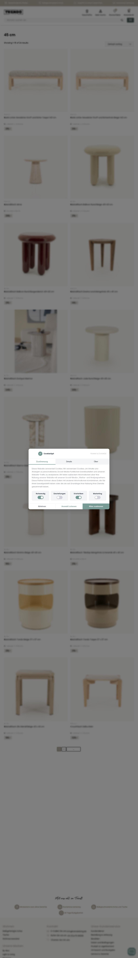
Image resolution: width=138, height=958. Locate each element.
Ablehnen (42, 506)
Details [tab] (69, 461)
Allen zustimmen (96, 506)
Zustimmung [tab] (42, 461)
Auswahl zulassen (69, 506)
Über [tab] (96, 461)
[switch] (41, 497)
